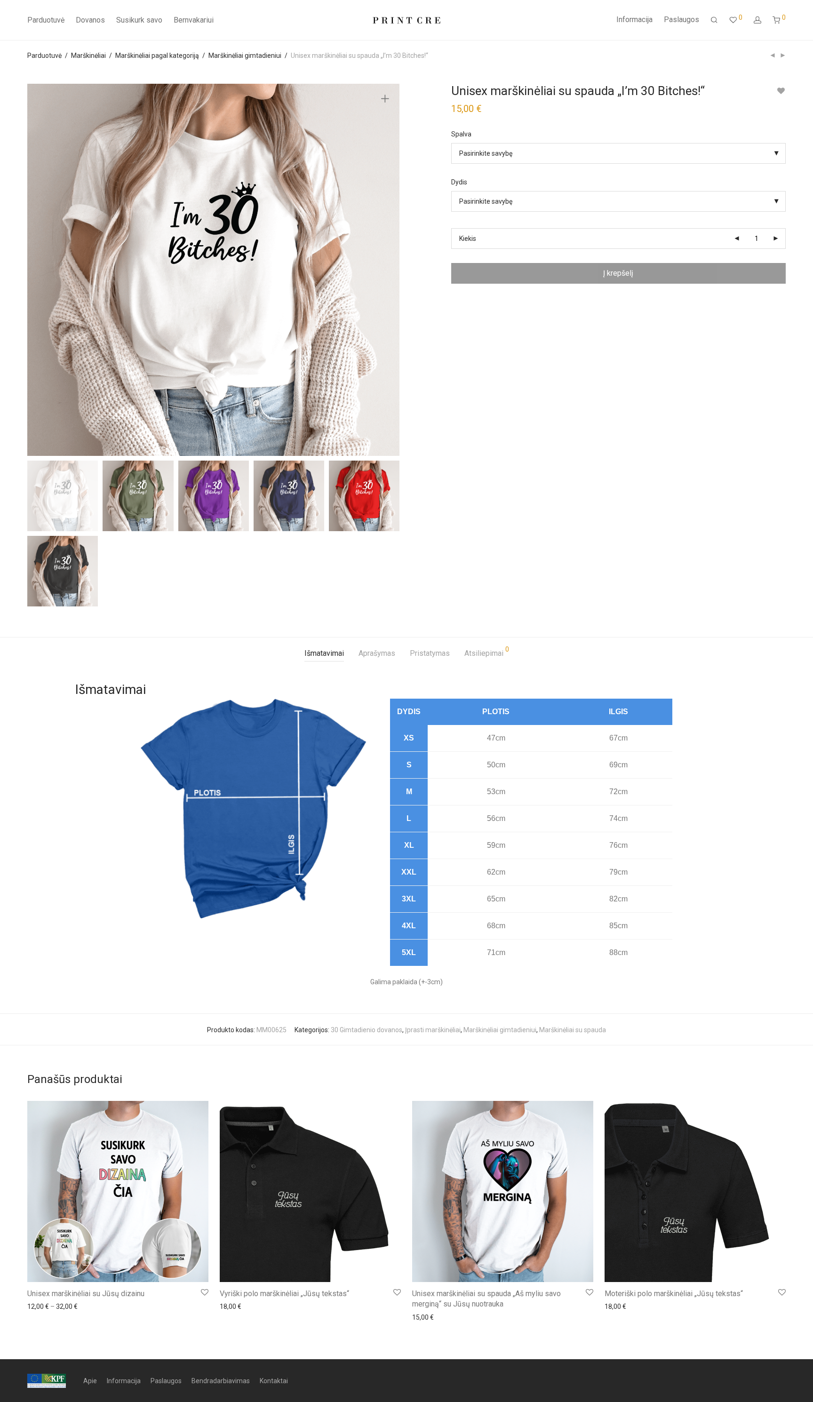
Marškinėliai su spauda (572, 1030)
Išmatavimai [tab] (324, 653)
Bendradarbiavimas (220, 1381)
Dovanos (90, 20)
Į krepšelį (618, 273)
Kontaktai (274, 1381)
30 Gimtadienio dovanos (366, 1030)
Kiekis (467, 238)
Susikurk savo (139, 20)
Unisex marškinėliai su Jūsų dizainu (85, 1293)
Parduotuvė (45, 20)
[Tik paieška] (714, 20)
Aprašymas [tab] (377, 653)
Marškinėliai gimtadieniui (244, 55)
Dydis (459, 182)
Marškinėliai (88, 55)
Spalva (461, 134)
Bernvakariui (194, 20)
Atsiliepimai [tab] (486, 652)
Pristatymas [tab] (430, 653)
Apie (90, 1381)
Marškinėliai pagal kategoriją (157, 55)
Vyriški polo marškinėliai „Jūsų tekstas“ (284, 1293)
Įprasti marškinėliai (433, 1030)
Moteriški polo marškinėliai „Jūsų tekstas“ (674, 1293)
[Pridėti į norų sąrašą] (781, 91)
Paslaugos (681, 19)
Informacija (634, 19)
